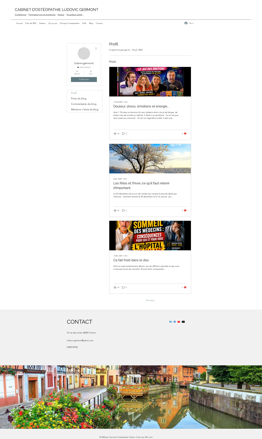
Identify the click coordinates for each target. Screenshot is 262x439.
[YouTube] (178, 321)
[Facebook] (174, 321)
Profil (74, 93)
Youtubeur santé (74, 14)
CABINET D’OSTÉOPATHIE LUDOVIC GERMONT (56, 9)
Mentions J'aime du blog (84, 109)
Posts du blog (78, 98)
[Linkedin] (170, 321)
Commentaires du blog (83, 103)
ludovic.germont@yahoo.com (80, 340)
